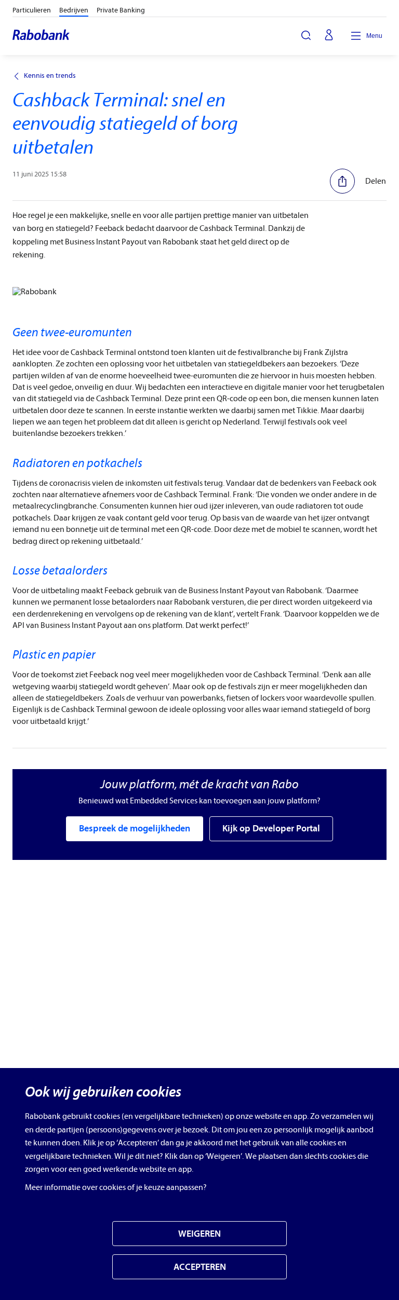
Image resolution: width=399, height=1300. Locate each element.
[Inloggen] (328, 35)
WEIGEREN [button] (199, 1233)
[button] (358, 181)
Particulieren (31, 10)
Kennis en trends (50, 76)
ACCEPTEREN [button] (200, 1267)
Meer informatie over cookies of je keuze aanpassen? (116, 1187)
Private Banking (121, 10)
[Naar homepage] (41, 36)
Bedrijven (73, 10)
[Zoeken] (306, 35)
